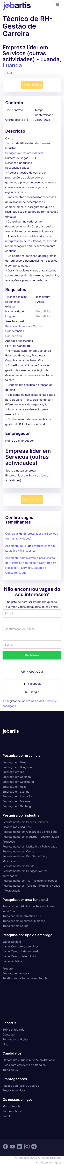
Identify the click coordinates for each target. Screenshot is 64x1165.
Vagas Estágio (12, 941)
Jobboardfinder (13, 1111)
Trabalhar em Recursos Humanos (24, 921)
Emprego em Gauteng (17, 806)
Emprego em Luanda (16, 791)
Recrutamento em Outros (19, 851)
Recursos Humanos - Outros (23, 326)
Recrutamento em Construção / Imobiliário (30, 831)
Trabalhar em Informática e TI (22, 916)
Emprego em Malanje (16, 801)
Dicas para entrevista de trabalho (24, 1065)
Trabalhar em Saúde (15, 926)
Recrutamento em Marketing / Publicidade (30, 846)
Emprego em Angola (16, 973)
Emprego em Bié (13, 772)
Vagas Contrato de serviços (21, 946)
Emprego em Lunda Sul (18, 796)
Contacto (9, 1034)
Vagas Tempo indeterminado (21, 951)
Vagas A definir (12, 961)
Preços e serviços (14, 1090)
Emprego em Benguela (17, 767)
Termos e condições (16, 1039)
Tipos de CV (11, 1070)
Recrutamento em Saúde (18, 866)
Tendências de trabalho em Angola (25, 978)
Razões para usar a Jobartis (21, 1085)
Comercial (11, 533)
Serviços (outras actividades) (24, 153)
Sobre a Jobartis (13, 1029)
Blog (5, 1044)
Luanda (12, 65)
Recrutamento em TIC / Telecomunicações (30, 880)
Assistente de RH (16, 545)
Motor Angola (11, 1106)
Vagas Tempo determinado (20, 956)
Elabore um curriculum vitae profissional (29, 1060)
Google (34, 692)
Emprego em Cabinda (17, 776)
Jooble (7, 1116)
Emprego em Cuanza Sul (18, 781)
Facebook (34, 683)
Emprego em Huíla (14, 786)
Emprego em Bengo (15, 762)
